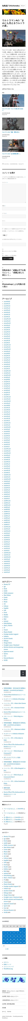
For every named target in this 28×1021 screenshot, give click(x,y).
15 (20, 936)
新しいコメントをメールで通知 (9, 251)
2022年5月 (7, 412)
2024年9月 (7, 351)
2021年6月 (7, 436)
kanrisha (6, 164)
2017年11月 (7, 529)
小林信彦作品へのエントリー (10, 1000)
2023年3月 (7, 390)
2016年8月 (7, 561)
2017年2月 (7, 548)
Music (5, 601)
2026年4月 (7, 310)
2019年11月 (7, 477)
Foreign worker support (11, 634)
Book (5, 588)
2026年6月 (7, 306)
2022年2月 (7, 418)
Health (6, 614)
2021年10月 (7, 427)
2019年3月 (7, 494)
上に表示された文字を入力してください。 (12, 239)
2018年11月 (7, 503)
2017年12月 (7, 526)
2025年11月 (7, 321)
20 (14, 939)
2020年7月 (7, 459)
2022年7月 (7, 407)
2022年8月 (7, 405)
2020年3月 (7, 468)
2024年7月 (7, 355)
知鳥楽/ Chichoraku (11, 6)
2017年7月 (7, 537)
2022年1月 (7, 420)
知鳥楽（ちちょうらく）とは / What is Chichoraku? (13, 991)
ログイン (6, 962)
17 (4, 939)
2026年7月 (7, 303)
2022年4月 (7, 414)
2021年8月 (7, 431)
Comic (6, 597)
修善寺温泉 (7, 788)
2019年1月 (7, 498)
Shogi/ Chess (8, 643)
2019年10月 (7, 479)
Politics (6, 617)
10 (4, 936)
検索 (3, 669)
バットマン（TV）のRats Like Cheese (15, 703)
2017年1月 (7, 550)
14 (17, 936)
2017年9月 (7, 533)
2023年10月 (7, 375)
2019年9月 (7, 481)
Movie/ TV (21, 164)
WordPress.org (8, 968)
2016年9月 (7, 559)
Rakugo (6, 640)
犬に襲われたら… (8, 817)
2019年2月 (7, 496)
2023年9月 (7, 377)
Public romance (8, 593)
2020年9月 (7, 455)
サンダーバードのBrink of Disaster (14, 733)
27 (14, 942)
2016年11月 (7, 555)
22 (21, 939)
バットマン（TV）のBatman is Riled (14, 729)
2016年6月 (7, 565)
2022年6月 (7, 410)
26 (10, 942)
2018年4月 (7, 518)
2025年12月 (7, 319)
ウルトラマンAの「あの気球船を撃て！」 (11, 153)
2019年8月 (7, 483)
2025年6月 (7, 332)
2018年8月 (7, 509)
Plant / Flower (8, 625)
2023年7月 (7, 381)
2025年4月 (7, 336)
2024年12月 (7, 345)
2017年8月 (7, 535)
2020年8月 (7, 457)
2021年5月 (7, 438)
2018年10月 (7, 505)
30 (24, 942)
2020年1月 (7, 472)
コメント (4, 182)
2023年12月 (7, 371)
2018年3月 (7, 520)
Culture (6, 606)
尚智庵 (4, 1007)
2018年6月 (7, 513)
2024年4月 (7, 362)
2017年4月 (7, 544)
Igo (5, 586)
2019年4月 (7, 492)
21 (17, 939)
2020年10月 (7, 453)
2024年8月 (7, 353)
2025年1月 (7, 342)
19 (10, 939)
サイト (3, 220)
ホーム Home (6, 1011)
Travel (6, 630)
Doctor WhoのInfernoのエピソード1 (14, 712)
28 (17, 942)
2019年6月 (7, 487)
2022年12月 (7, 397)
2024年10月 (7, 349)
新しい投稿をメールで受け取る (9, 255)
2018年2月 (7, 522)
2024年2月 (7, 366)
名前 (3, 205)
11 (7, 936)
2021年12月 (7, 423)
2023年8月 (7, 379)
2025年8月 (7, 327)
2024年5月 (7, 360)
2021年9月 (7, 429)
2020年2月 (7, 470)
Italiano (6, 636)
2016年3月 (7, 572)
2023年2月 (7, 392)
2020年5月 (7, 464)
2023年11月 (7, 373)
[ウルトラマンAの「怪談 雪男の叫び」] (13, 124)
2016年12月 (7, 552)
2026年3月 (7, 312)
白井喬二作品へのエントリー (10, 996)
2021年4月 (7, 440)
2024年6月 (7, 358)
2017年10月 (7, 531)
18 (7, 939)
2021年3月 (7, 442)
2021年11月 (7, 425)
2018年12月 (7, 500)
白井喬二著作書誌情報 (8, 1004)
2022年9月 (7, 403)
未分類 (5, 660)
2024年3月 (7, 364)
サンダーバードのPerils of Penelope (14, 699)
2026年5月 (7, 308)
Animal (6, 621)
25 (7, 942)
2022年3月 (7, 416)
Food (5, 612)
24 (4, 942)
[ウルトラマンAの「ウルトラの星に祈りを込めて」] (13, 100)
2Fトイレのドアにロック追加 (12, 757)
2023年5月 (7, 386)
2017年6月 (7, 539)
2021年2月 (7, 444)
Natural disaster (9, 658)
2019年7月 (7, 485)
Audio (5, 591)
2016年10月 (7, 557)
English (6, 608)
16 (24, 936)
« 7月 (6, 949)
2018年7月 (7, 511)
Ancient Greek (8, 638)
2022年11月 (7, 399)
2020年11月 (7, 451)
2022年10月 (7, 401)
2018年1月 (7, 524)
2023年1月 (7, 394)
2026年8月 (7, 301)
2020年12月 (7, 449)
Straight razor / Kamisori (11, 645)
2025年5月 (7, 334)
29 (21, 942)
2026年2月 (7, 314)
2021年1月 (7, 446)
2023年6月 (7, 384)
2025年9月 (7, 325)
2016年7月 (7, 563)
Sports (6, 653)
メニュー (23, 5)
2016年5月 (7, 568)
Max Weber (7, 595)
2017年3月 (7, 546)
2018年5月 (7, 516)
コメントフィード (9, 966)
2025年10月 (7, 323)
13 (14, 936)
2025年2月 (7, 340)
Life (5, 610)
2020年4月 (7, 466)
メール (4, 213)
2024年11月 (7, 347)
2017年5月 (7, 542)
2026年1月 (7, 316)
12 (10, 936)
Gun (5, 656)
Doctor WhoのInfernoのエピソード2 (14, 694)
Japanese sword (8, 651)
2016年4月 (7, 570)
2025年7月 (7, 329)
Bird (5, 619)
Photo (5, 599)
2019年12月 (7, 475)
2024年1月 (7, 368)
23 (24, 939)
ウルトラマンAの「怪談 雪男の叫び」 (11, 132)
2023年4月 (7, 388)
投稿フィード (7, 964)
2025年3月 (7, 338)
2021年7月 (7, 433)
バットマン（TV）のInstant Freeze (14, 707)
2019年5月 (7, 490)
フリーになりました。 (10, 808)
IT (4, 627)
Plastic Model (8, 632)
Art (5, 604)
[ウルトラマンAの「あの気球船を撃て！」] (13, 145)
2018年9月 (7, 507)
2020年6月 (7, 462)
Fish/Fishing (8, 623)
